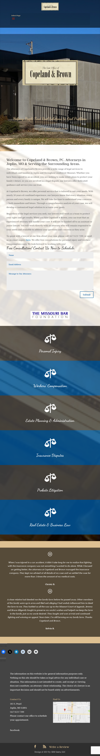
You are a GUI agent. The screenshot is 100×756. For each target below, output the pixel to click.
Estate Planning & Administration (50, 420)
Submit (87, 294)
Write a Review (59, 747)
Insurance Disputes (50, 455)
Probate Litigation (50, 490)
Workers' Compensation (50, 385)
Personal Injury (50, 351)
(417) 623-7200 (17, 712)
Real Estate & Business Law (50, 524)
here (28, 240)
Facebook (15, 730)
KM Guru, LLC (58, 752)
